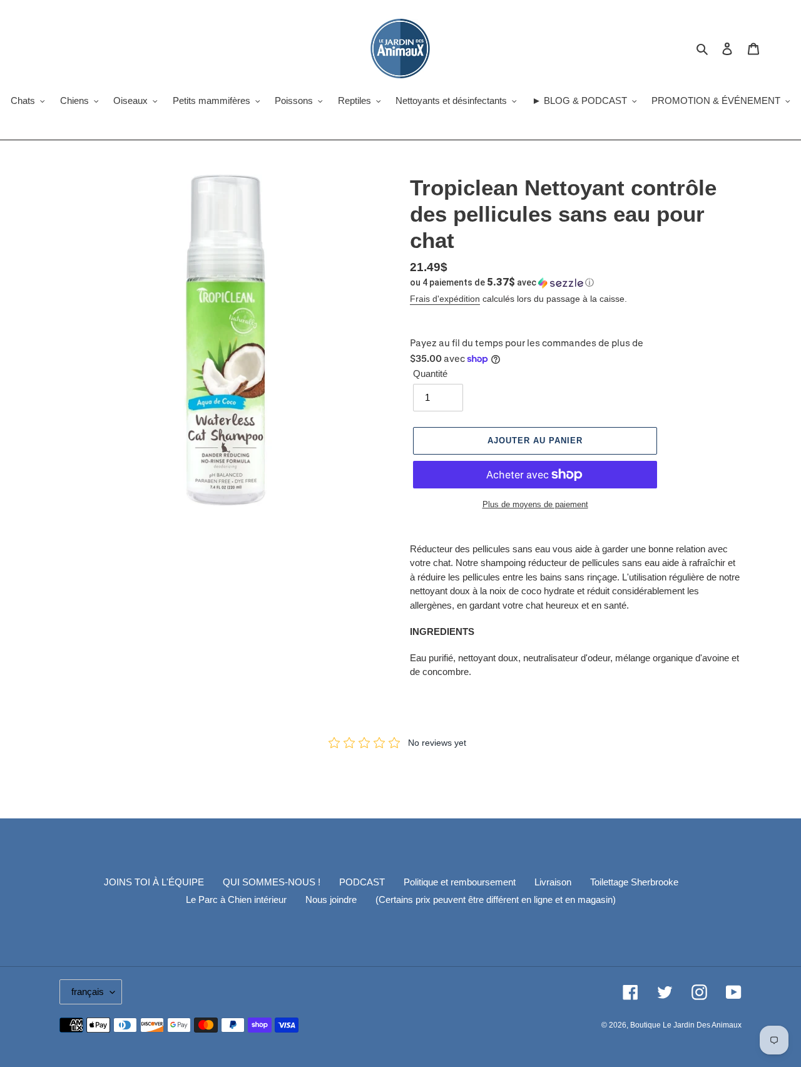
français (87, 991)
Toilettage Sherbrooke (634, 882)
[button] (502, 282)
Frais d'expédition (445, 299)
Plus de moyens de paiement (535, 504)
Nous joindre (331, 899)
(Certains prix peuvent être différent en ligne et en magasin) (495, 899)
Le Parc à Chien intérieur (236, 899)
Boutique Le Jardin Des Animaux (686, 1025)
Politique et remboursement (460, 882)
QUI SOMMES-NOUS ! (271, 882)
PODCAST (362, 882)
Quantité (430, 373)
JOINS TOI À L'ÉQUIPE (154, 882)
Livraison (552, 882)
